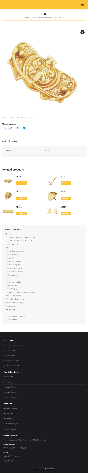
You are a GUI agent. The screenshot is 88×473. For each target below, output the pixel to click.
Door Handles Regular (11, 424)
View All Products (9, 429)
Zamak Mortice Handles (16, 316)
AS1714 (64, 207)
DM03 (63, 192)
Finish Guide (7, 382)
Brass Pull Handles (14, 261)
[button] (82, 32)
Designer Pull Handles (15, 272)
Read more (21, 183)
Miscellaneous (12, 244)
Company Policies (9, 387)
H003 (63, 176)
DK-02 (18, 192)
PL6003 (19, 207)
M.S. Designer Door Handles (15, 299)
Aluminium (9, 234)
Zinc (6, 313)
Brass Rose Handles (14, 268)
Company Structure (10, 392)
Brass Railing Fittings (14, 265)
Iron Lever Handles (14, 282)
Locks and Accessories (13, 296)
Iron (6, 278)
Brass (7, 248)
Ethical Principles (9, 397)
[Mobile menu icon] (82, 4)
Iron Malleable (12, 285)
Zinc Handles (12, 320)
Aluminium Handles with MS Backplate (21, 237)
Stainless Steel (10, 309)
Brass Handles (12, 254)
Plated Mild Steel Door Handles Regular (21, 292)
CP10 (18, 176)
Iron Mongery (12, 289)
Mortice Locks (10, 306)
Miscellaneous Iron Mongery (15, 303)
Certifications (8, 377)
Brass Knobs (11, 258)
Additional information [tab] (10, 141)
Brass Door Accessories (17, 117)
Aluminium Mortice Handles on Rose (20, 241)
